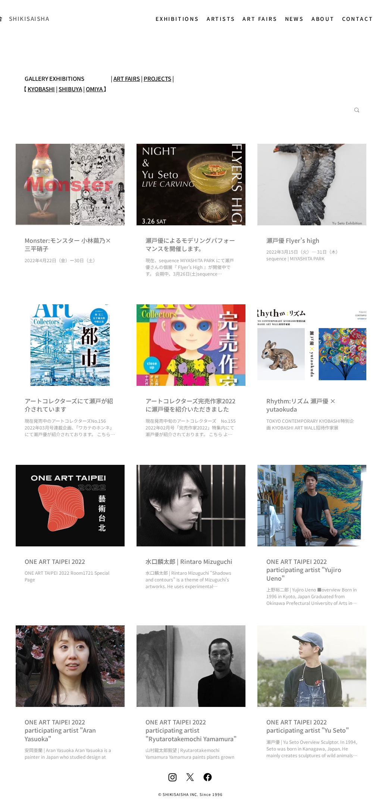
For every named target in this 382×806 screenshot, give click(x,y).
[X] (190, 777)
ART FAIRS (126, 78)
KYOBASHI (41, 89)
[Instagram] (172, 777)
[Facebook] (207, 777)
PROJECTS (157, 78)
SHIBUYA (70, 89)
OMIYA (95, 89)
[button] (356, 110)
